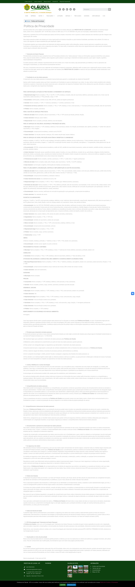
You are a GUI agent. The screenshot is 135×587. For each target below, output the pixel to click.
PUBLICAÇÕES (49, 15)
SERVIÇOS (67, 15)
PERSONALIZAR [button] (71, 584)
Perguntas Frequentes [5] (65, 1)
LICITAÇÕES (60, 15)
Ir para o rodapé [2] (38, 1)
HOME (26, 15)
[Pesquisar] (109, 9)
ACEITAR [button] (62, 584)
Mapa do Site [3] (47, 1)
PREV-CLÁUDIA (77, 15)
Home (28, 21)
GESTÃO (40, 15)
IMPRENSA (33, 15)
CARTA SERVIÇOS (96, 15)
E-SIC (104, 15)
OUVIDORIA (86, 15)
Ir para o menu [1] (28, 1)
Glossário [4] (55, 1)
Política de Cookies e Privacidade (109, 582)
